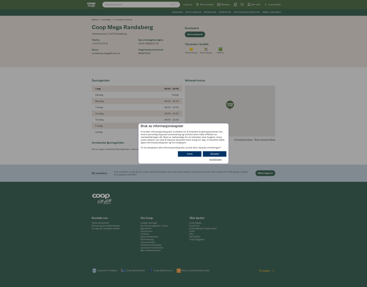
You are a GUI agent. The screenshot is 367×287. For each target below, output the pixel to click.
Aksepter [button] (214, 154)
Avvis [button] (190, 154)
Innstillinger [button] (215, 159)
